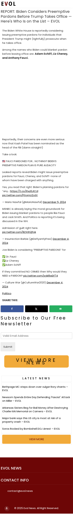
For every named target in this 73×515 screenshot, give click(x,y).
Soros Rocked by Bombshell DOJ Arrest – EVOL (31, 428)
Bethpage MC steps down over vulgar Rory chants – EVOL (35, 388)
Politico (6, 293)
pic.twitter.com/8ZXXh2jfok (19, 232)
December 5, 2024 (54, 202)
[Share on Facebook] (12, 308)
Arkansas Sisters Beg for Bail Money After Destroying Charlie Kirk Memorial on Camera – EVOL (35, 409)
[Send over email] (60, 308)
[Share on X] (36, 308)
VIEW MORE (36, 439)
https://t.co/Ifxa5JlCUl (24, 191)
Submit (7, 347)
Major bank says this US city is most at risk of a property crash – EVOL (31, 419)
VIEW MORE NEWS (36, 361)
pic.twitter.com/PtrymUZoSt (20, 195)
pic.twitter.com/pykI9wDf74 (40, 275)
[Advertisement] (36, 99)
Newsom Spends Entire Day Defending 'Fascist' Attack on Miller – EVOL (36, 399)
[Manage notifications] (6, 508)
